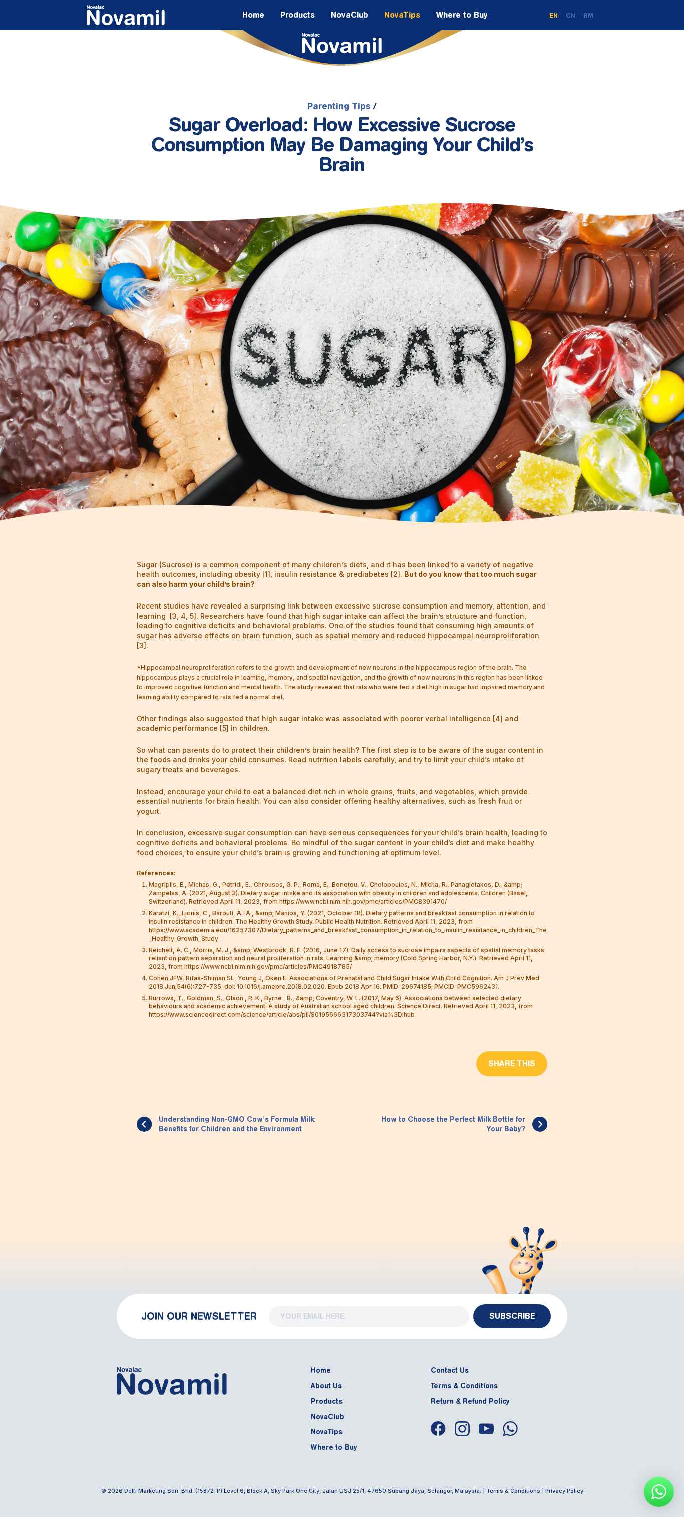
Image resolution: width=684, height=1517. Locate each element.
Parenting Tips (338, 106)
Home (253, 15)
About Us (326, 1386)
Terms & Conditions (464, 1386)
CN (570, 15)
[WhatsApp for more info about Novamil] (659, 1492)
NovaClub (349, 15)
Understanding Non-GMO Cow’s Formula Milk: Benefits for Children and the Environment (237, 1124)
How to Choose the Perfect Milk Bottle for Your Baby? (453, 1124)
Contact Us (450, 1370)
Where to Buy (462, 15)
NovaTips (402, 15)
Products (297, 15)
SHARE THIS (511, 1063)
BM (588, 15)
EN (553, 15)
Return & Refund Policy (470, 1401)
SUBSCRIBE (512, 1316)
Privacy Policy (564, 1490)
